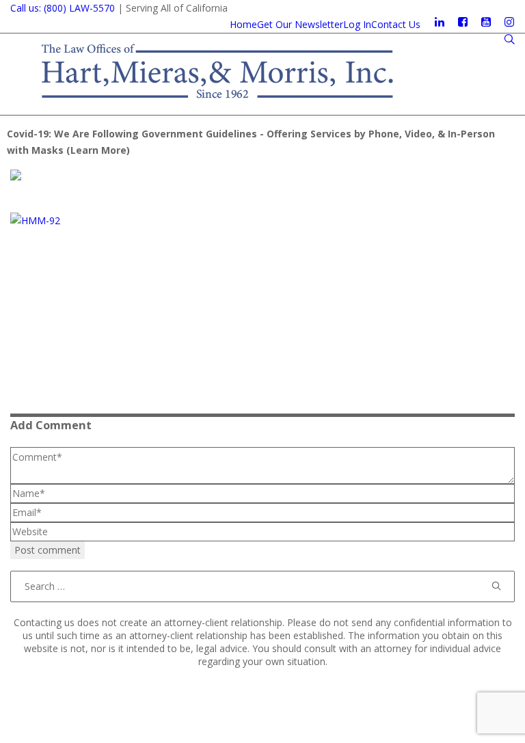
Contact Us (395, 24)
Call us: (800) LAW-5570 (62, 7)
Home (243, 24)
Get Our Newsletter (300, 24)
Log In (357, 24)
